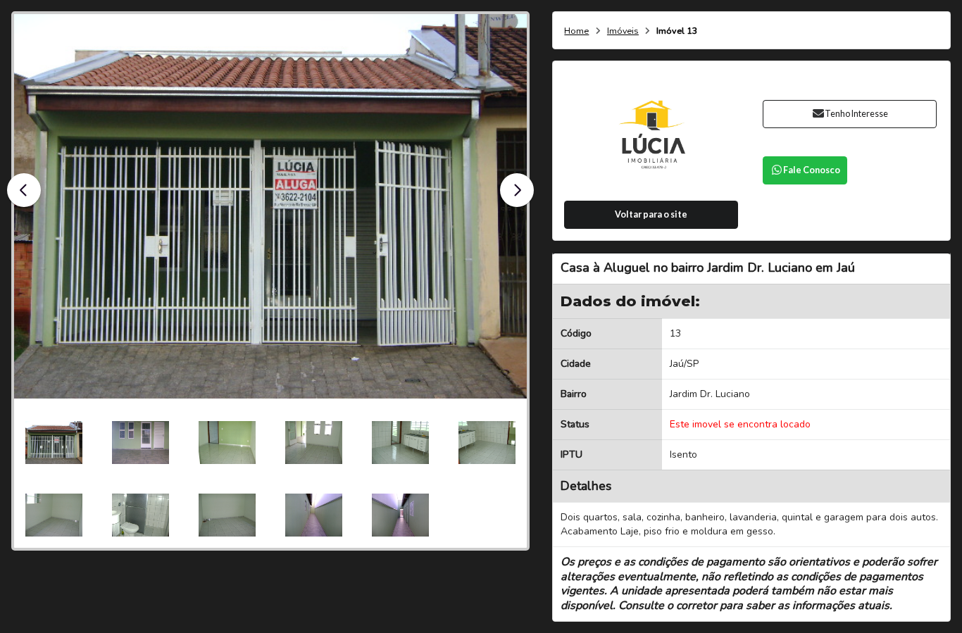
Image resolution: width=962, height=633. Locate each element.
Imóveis (623, 31)
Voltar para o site (651, 214)
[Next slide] (517, 190)
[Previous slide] (24, 190)
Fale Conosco (811, 170)
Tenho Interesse (856, 113)
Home (576, 31)
